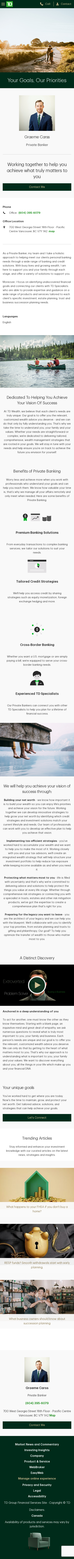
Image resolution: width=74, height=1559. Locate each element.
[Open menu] (7, 4)
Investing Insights (37, 1450)
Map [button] (52, 1415)
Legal (37, 1490)
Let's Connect (37, 1117)
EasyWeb (37, 1473)
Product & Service (37, 1461)
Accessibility (37, 1496)
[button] (37, 985)
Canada (37, 1515)
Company (37, 1455)
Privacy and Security (37, 1485)
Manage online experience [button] (37, 1478)
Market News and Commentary (37, 1444)
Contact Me (37, 187)
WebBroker (37, 1467)
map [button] (52, 231)
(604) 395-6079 (29, 213)
